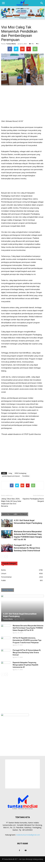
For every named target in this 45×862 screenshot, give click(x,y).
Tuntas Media (11, 44)
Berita (3, 570)
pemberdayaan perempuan (11, 476)
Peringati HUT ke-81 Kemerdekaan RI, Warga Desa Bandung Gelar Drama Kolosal (27, 548)
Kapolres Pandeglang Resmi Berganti (33, 500)
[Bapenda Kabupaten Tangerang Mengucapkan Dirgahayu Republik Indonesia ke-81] (5, 664)
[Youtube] (25, 850)
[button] (42, 3)
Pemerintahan (6, 577)
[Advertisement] (22, 102)
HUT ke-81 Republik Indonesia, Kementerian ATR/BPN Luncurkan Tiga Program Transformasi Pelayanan (27, 640)
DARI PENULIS (22, 514)
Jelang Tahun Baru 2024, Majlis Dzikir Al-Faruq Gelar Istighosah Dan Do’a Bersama (11, 502)
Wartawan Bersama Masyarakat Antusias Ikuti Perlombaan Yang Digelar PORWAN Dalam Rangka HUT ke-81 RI (28, 628)
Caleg (10, 473)
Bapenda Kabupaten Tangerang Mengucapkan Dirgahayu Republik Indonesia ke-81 (25, 665)
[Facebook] (19, 850)
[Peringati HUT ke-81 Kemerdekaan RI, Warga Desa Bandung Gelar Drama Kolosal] (7, 548)
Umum (3, 573)
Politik (3, 580)
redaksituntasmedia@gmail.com (28, 835)
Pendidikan (25, 476)
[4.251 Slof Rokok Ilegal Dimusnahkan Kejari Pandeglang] (7, 523)
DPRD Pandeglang (20, 473)
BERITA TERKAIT (8, 514)
